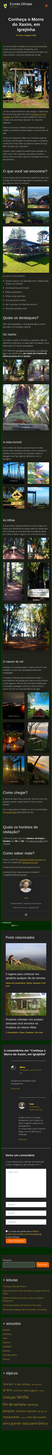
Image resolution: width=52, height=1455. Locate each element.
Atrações (6, 1330)
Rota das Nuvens (10, 1355)
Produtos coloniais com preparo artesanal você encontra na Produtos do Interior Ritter (24, 1023)
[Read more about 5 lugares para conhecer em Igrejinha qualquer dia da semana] (26, 956)
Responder (15, 1088)
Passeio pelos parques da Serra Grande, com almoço (25, 1309)
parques (9, 1411)
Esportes (6, 1342)
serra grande (12, 1423)
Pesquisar (7, 1260)
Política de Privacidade (28, 1234)
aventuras (17, 1390)
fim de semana (14, 1404)
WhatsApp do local (30, 862)
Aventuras (7, 1334)
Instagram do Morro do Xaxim (30, 859)
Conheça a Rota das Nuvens (14, 1286)
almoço (27, 1384)
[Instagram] (26, 915)
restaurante (11, 1417)
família (22, 1397)
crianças (9, 1397)
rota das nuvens (36, 1417)
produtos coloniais (26, 1411)
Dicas (29, 983)
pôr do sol (42, 1411)
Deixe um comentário (15, 983)
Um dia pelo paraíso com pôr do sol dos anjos (22, 1305)
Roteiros (6, 1359)
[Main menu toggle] (46, 5)
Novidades (7, 1346)
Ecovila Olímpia (21, 4)
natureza (32, 1404)
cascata (41, 1390)
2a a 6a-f (8, 1384)
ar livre (7, 1390)
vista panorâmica (34, 1423)
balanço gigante (31, 1390)
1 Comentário (12, 1032)
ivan (31, 1104)
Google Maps (11, 812)
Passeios (37, 983)
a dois (18, 1384)
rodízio (23, 1417)
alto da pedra (36, 1384)
